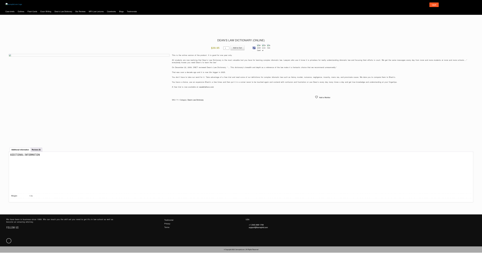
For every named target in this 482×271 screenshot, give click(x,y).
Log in (434, 5)
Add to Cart (237, 48)
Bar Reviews (80, 11)
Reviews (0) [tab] (36, 149)
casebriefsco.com (206, 87)
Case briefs (9, 11)
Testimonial (168, 220)
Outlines (21, 11)
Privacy (167, 223)
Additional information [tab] (20, 149)
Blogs (121, 11)
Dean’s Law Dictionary (63, 11)
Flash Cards (32, 11)
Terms (166, 227)
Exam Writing (45, 11)
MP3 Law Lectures (96, 11)
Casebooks (111, 11)
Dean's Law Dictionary (196, 100)
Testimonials (132, 11)
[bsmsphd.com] (14, 4)
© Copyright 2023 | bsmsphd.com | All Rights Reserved (241, 249)
